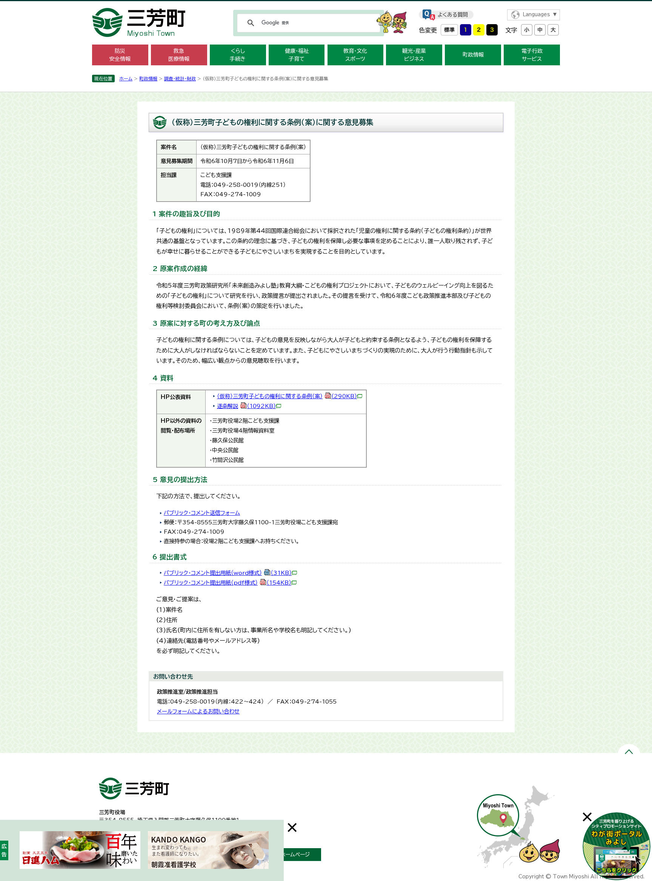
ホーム (125, 78)
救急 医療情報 (178, 55)
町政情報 (473, 54)
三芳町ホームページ (287, 854)
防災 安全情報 (120, 55)
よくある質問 (453, 14)
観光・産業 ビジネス (414, 55)
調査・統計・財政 (180, 78)
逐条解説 (246, 406)
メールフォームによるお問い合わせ (198, 711)
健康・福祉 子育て (297, 55)
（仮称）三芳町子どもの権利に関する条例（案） (287, 396)
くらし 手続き (238, 55)
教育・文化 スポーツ (355, 55)
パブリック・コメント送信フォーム (202, 513)
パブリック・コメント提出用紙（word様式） (228, 573)
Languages (536, 14)
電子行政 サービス (532, 55)
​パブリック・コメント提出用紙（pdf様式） (227, 582)
